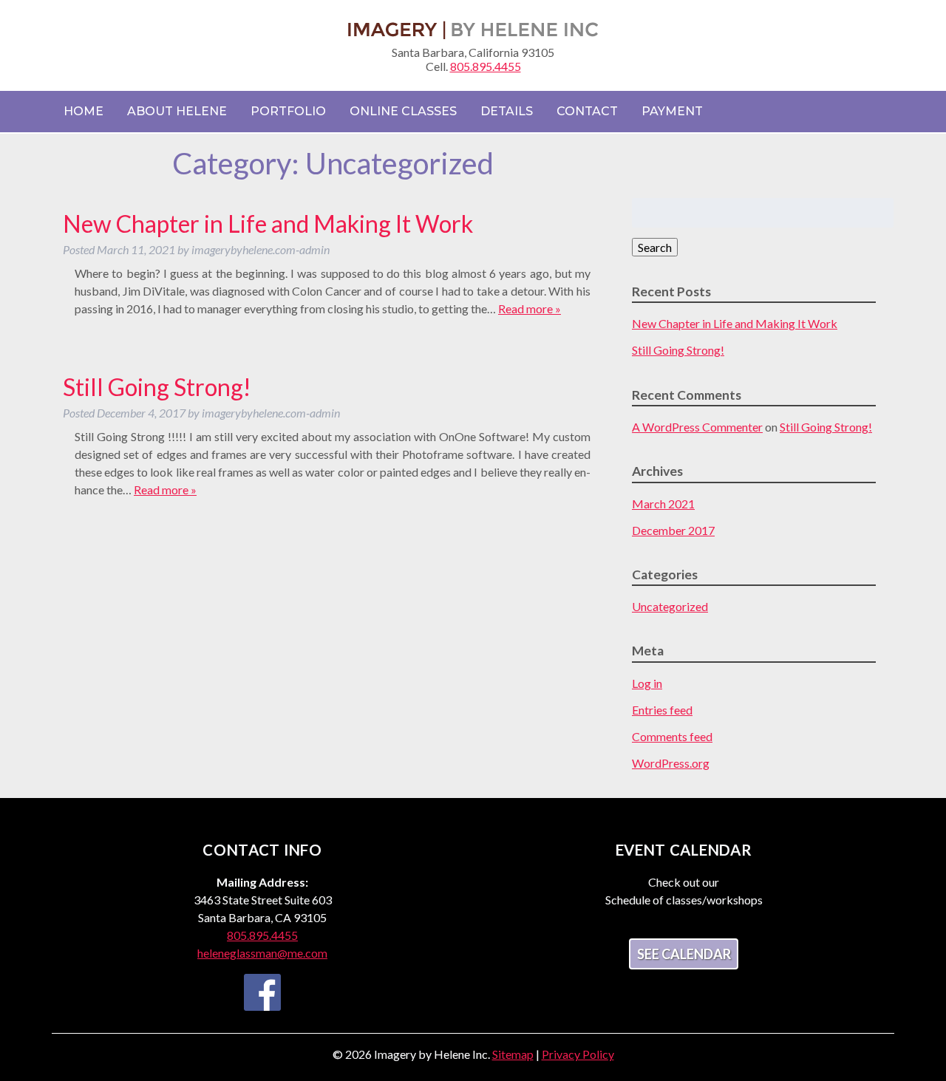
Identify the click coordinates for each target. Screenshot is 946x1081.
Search (655, 247)
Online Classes (403, 111)
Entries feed (662, 710)
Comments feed (672, 736)
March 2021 (663, 504)
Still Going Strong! (157, 386)
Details (506, 111)
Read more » (529, 308)
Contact (587, 111)
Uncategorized (670, 606)
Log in (647, 683)
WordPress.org (671, 763)
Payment (672, 111)
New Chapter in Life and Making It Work (268, 223)
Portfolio (288, 111)
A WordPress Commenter (697, 427)
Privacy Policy (578, 1054)
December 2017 (673, 530)
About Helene (177, 111)
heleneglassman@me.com (262, 953)
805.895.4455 (485, 66)
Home (83, 111)
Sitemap (513, 1054)
